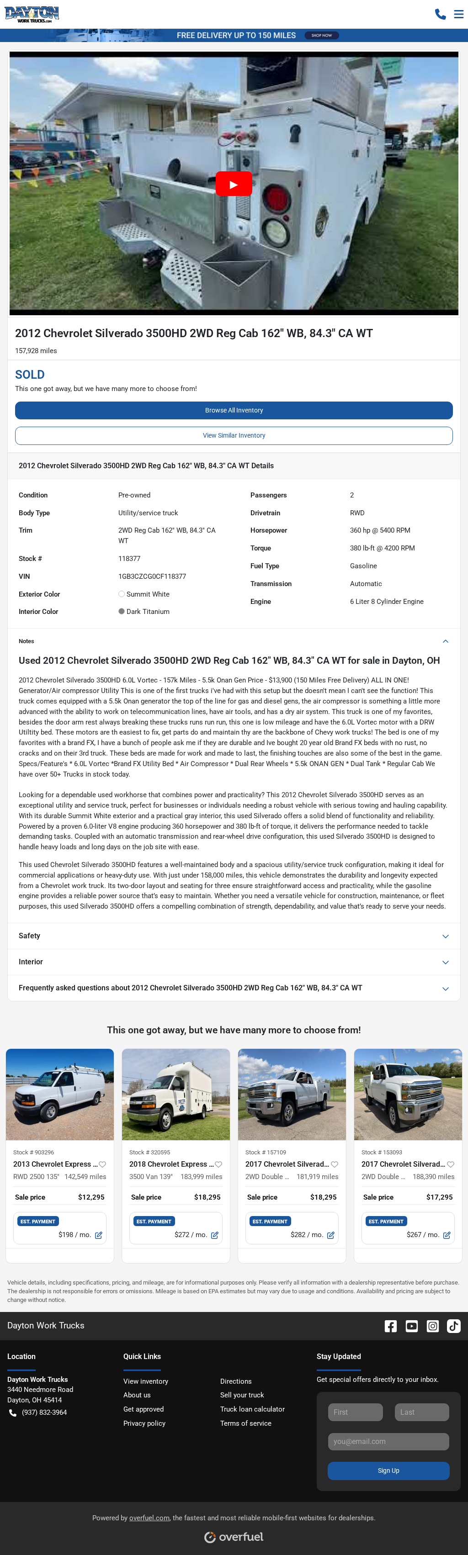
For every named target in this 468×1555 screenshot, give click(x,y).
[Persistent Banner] (234, 35)
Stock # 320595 (149, 1152)
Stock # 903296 (33, 1152)
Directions (236, 1381)
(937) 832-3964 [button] (44, 1412)
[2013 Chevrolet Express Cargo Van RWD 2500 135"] (60, 1094)
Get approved (143, 1409)
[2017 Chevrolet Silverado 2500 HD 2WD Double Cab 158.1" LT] (292, 1094)
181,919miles (318, 1177)
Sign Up (388, 1470)
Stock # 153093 (382, 1152)
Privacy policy (144, 1423)
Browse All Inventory (234, 410)
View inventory (145, 1381)
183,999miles (202, 1177)
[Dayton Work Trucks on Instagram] (429, 1325)
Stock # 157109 (265, 1152)
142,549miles (85, 1177)
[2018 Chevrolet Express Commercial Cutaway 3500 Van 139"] (176, 1094)
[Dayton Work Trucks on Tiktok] (450, 1325)
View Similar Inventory (234, 435)
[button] (440, 14)
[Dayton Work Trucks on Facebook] (387, 1325)
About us (137, 1395)
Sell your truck (242, 1395)
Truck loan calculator (252, 1409)
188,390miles (434, 1177)
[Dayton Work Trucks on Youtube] (408, 1325)
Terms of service (245, 1423)
